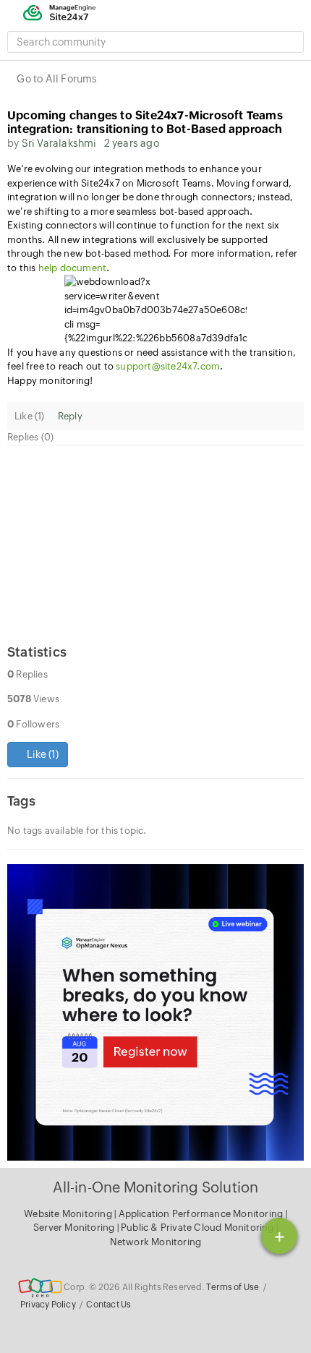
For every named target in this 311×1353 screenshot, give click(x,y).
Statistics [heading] (37, 652)
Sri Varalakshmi (59, 143)
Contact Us (108, 1304)
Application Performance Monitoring (202, 1213)
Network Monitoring (156, 1242)
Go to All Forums (57, 79)
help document (72, 268)
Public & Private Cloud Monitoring (198, 1227)
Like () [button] (42, 754)
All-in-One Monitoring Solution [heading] (156, 1187)
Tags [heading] (21, 800)
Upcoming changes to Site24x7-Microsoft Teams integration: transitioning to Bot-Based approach (145, 122)
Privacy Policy (48, 1304)
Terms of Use (232, 1287)
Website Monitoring (68, 1213)
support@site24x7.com (168, 366)
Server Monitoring (75, 1227)
